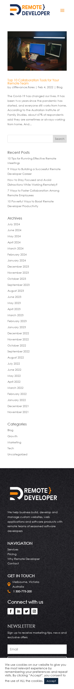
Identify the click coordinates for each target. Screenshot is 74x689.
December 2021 (18, 406)
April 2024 (14, 242)
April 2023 (14, 309)
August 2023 (15, 290)
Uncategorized (17, 454)
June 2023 (14, 296)
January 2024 (16, 260)
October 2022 (16, 345)
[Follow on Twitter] (26, 611)
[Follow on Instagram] (34, 611)
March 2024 (15, 248)
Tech (10, 448)
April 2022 (14, 381)
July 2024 (13, 224)
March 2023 (15, 315)
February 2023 (17, 321)
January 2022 (16, 400)
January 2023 (16, 327)
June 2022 (14, 369)
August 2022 (15, 357)
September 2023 (18, 284)
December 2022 (18, 333)
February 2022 (17, 393)
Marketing (14, 442)
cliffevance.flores (23, 87)
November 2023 (18, 272)
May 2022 (14, 375)
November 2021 (18, 412)
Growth (12, 436)
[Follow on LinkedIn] (18, 611)
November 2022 (18, 339)
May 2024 (14, 236)
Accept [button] (51, 681)
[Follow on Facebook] (10, 611)
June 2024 (14, 230)
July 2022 (13, 363)
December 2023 (18, 266)
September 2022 (18, 351)
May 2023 (14, 303)
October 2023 (16, 278)
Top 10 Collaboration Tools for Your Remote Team (33, 81)
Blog (59, 87)
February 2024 (17, 254)
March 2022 (15, 387)
